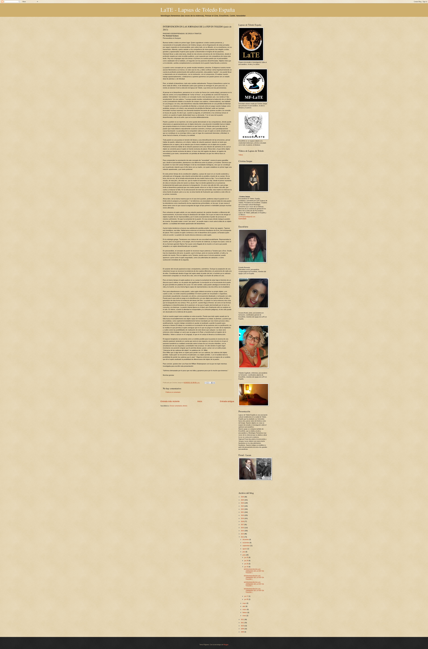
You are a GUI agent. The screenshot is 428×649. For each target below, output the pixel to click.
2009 (242, 629)
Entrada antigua (227, 401)
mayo (245, 603)
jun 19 (246, 567)
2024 (242, 503)
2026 (242, 497)
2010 (242, 626)
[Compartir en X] (210, 383)
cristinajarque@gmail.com (247, 217)
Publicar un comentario (173, 392)
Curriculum (242, 219)
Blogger (225, 644)
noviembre (246, 542)
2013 (242, 537)
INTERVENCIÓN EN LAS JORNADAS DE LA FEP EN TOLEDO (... (254, 577)
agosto (245, 549)
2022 (242, 509)
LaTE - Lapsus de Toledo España (197, 9)
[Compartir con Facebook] (212, 383)
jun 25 (246, 557)
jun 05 (246, 599)
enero (245, 615)
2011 (242, 622)
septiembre (246, 545)
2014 (242, 534)
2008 (242, 632)
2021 (242, 512)
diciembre (246, 539)
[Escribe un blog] (208, 383)
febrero (245, 612)
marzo (245, 609)
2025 (242, 500)
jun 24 (246, 560)
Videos (241, 155)
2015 (242, 531)
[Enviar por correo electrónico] (206, 383)
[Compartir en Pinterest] (214, 383)
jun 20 (246, 564)
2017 (242, 524)
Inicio (199, 401)
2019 (242, 518)
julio (244, 552)
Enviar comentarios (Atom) (178, 406)
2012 (242, 619)
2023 (242, 506)
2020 (242, 515)
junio (244, 555)
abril (244, 606)
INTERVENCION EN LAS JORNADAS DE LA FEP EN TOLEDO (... (254, 571)
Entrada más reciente (170, 401)
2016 (242, 528)
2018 (242, 521)
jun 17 (246, 596)
